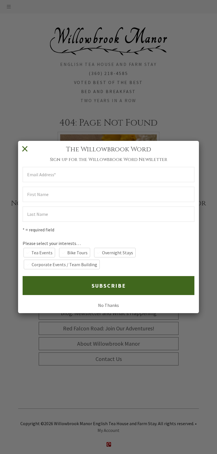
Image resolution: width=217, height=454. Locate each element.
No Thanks (108, 305)
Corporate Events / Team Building (64, 264)
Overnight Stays (117, 252)
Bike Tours (77, 252)
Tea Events (42, 252)
